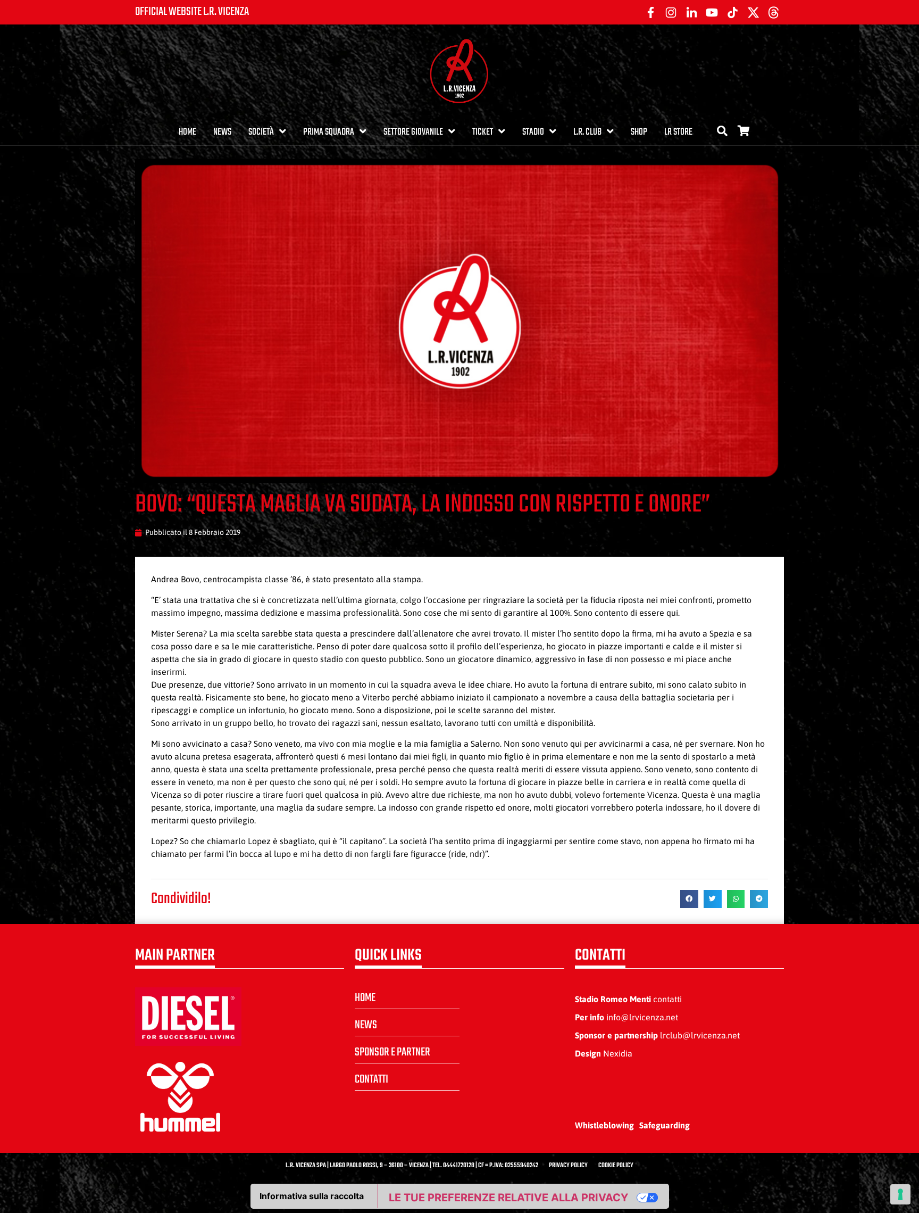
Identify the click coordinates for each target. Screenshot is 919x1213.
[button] (689, 899)
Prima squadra (328, 132)
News (222, 132)
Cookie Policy (615, 1165)
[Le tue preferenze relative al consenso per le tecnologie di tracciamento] (900, 1194)
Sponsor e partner (392, 1052)
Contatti (371, 1079)
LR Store (678, 132)
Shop (639, 132)
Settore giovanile (413, 132)
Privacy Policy (568, 1165)
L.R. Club (587, 132)
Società (261, 132)
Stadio (533, 132)
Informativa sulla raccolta (312, 1196)
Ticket (482, 132)
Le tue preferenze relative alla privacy (508, 1197)
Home (187, 132)
